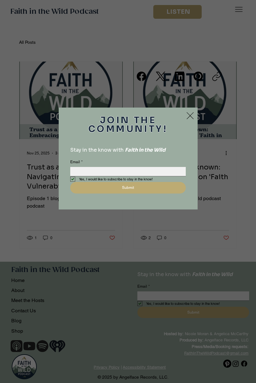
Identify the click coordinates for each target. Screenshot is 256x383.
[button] (190, 116)
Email (76, 162)
